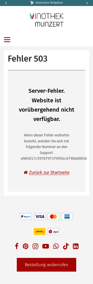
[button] (86, 3)
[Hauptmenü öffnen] (7, 39)
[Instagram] (35, 247)
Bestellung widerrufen (46, 264)
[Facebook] (17, 247)
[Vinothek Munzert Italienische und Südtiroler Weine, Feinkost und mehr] (46, 19)
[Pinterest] (25, 247)
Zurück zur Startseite (49, 172)
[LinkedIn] (76, 247)
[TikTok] (66, 247)
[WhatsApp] (56, 247)
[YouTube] (45, 247)
